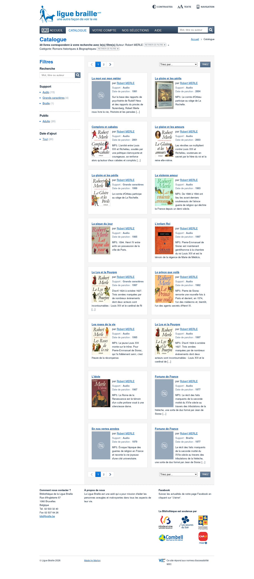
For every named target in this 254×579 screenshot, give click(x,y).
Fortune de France (166, 376)
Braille (46, 103)
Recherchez (210, 30)
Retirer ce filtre (154, 44)
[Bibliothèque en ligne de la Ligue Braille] (70, 14)
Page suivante (110, 64)
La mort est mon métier (106, 78)
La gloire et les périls (168, 78)
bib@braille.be (47, 516)
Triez (205, 64)
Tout (45, 139)
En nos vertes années (105, 428)
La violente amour (166, 175)
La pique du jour (102, 223)
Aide (158, 30)
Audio (46, 92)
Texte (187, 6)
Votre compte (104, 30)
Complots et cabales (105, 127)
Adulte (46, 121)
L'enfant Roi (162, 223)
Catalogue (78, 30)
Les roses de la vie (103, 324)
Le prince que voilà (167, 272)
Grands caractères (54, 98)
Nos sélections (135, 30)
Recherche (47, 68)
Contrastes (165, 6)
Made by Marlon (92, 560)
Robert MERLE (125, 83)
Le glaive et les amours (169, 127)
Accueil (56, 30)
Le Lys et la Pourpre (104, 272)
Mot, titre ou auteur (78, 75)
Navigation (207, 6)
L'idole (96, 376)
